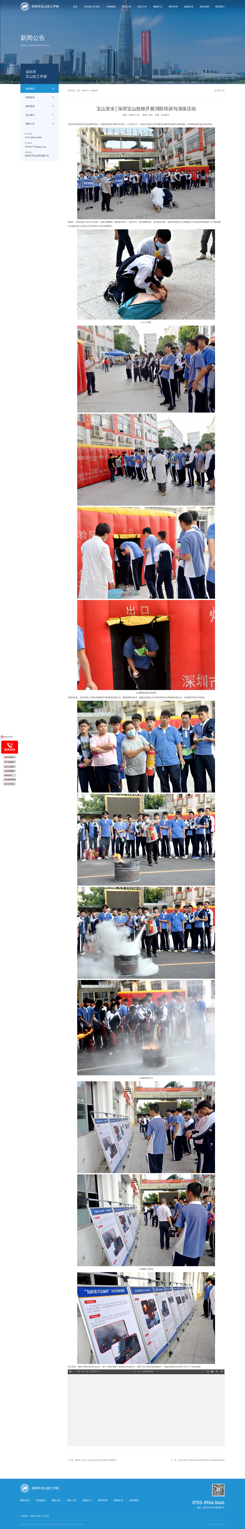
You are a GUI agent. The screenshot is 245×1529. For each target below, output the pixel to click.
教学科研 (173, 6)
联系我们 (220, 6)
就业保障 (204, 6)
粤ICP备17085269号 (75, 1524)
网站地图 (221, 1524)
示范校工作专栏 (92, 6)
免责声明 (212, 1524)
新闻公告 (126, 6)
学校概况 (111, 6)
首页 (75, 6)
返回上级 (221, 90)
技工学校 (45, 1516)
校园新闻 (94, 90)
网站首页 (25, 1500)
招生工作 (142, 6)
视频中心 (157, 6)
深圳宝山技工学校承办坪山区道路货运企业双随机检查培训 (201, 1460)
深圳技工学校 (35, 1516)
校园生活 (188, 6)
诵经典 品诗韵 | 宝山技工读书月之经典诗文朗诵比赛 (95, 1460)
